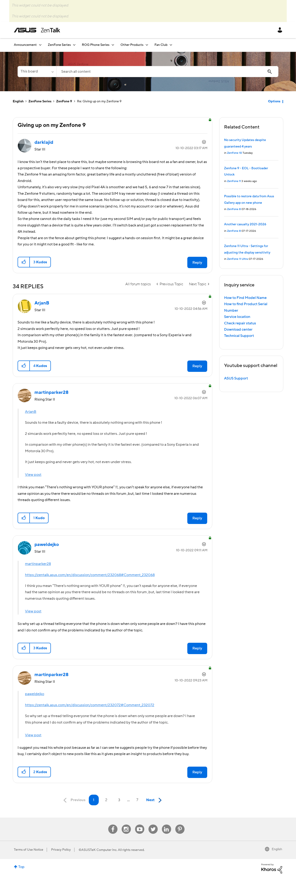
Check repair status (240, 323)
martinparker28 (38, 563)
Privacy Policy (61, 850)
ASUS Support (236, 378)
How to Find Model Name (245, 297)
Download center (238, 329)
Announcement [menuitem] (25, 45)
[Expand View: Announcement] (40, 44)
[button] (24, 262)
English (18, 101)
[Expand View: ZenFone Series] (74, 44)
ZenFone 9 (64, 101)
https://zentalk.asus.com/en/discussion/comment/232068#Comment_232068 (90, 575)
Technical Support (239, 335)
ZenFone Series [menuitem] (59, 45)
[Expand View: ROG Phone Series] (113, 44)
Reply (197, 262)
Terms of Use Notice (28, 850)
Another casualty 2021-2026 (245, 224)
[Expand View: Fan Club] (171, 44)
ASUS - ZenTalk (37, 30)
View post (33, 474)
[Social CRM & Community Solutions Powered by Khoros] (271, 868)
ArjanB (30, 411)
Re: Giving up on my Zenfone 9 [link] (99, 101)
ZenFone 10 (234, 153)
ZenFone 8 (234, 209)
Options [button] (274, 101)
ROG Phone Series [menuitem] (95, 45)
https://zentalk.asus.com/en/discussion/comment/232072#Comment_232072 (89, 705)
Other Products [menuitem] (131, 45)
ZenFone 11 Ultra (237, 259)
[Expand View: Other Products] (147, 44)
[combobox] (167, 71)
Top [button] (21, 867)
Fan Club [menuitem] (160, 45)
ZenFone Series (39, 101)
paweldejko (34, 694)
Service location (237, 316)
